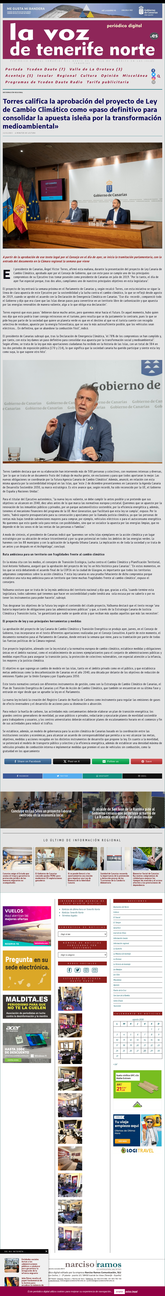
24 (117, 1050)
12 (130, 1040)
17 (117, 1045)
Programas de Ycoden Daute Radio (44, 82)
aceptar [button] (119, 1291)
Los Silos (116, 974)
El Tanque (117, 922)
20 (137, 1045)
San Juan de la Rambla (121, 995)
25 (124, 1050)
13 (137, 1040)
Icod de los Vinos (119, 933)
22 (151, 1045)
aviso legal (131, 1291)
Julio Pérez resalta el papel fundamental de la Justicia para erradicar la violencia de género (33, 1283)
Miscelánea (135, 75)
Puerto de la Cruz (119, 990)
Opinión (110, 75)
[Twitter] (153, 74)
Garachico (117, 927)
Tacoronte (117, 1006)
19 (131, 1045)
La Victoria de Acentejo (121, 964)
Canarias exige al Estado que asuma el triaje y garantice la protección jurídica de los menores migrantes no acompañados (16, 878)
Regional (67, 75)
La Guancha (117, 948)
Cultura (88, 75)
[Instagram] (153, 78)
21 (145, 1045)
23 (158, 1045)
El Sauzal (116, 917)
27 (137, 1050)
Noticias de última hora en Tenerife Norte (81, 909)
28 (144, 1050)
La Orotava (117, 959)
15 (151, 1040)
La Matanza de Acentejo (122, 953)
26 (131, 1050)
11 (124, 1040)
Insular (45, 75)
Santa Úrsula (118, 1000)
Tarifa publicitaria (108, 82)
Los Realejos (117, 969)
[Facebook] (153, 70)
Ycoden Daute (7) (46, 69)
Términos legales (69, 915)
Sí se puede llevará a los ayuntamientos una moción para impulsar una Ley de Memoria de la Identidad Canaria (80, 878)
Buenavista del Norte (121, 907)
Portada (14, 69)
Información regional (13, 92)
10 (117, 1040)
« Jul (115, 1064)
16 (158, 1040)
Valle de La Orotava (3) (96, 69)
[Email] (153, 82)
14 (145, 1040)
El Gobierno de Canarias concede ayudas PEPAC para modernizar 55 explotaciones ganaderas (48, 877)
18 (124, 1045)
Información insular (120, 938)
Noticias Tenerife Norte (72, 912)
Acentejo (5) (19, 75)
